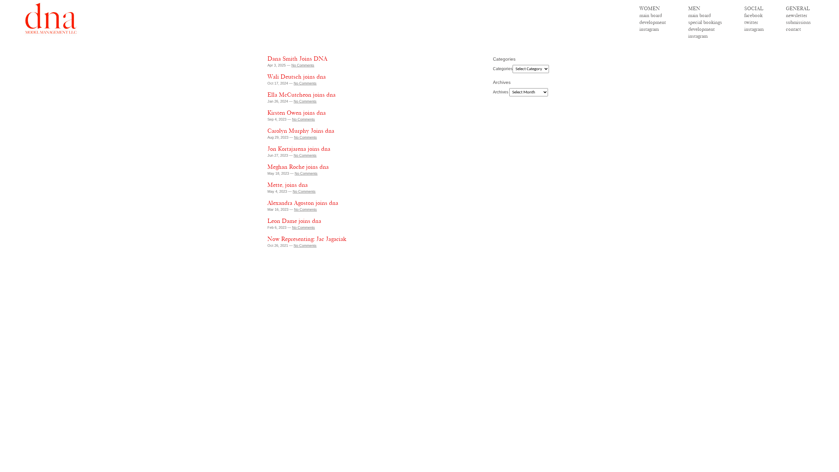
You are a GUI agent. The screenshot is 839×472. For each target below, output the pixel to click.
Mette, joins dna (287, 185)
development (652, 22)
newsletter (796, 15)
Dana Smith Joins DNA (297, 58)
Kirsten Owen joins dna (296, 112)
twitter (751, 22)
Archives (500, 92)
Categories (503, 69)
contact (793, 29)
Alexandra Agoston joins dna (302, 203)
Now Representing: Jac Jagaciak (306, 239)
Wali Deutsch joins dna (296, 76)
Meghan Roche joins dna (298, 167)
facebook (753, 15)
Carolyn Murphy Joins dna (300, 131)
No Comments (302, 65)
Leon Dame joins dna (294, 221)
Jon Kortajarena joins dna (298, 149)
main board (650, 15)
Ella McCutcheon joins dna (301, 94)
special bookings (705, 22)
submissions (798, 22)
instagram (649, 29)
